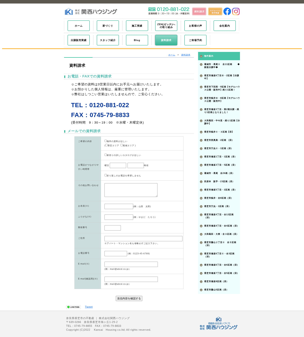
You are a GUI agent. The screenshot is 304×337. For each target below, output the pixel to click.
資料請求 (185, 55)
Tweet (89, 306)
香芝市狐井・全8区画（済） (218, 198)
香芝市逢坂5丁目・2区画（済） (220, 189)
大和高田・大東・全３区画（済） (221, 234)
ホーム (171, 55)
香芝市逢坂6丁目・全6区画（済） (221, 265)
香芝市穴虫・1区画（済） (217, 206)
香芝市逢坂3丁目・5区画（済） (220, 165)
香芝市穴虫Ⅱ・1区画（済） (218, 148)
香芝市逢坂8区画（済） (216, 281)
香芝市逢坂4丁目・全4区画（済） (221, 226)
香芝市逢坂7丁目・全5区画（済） (221, 273)
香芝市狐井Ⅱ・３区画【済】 (219, 132)
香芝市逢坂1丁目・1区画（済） (220, 156)
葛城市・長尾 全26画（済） (219, 173)
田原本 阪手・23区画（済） (219, 181)
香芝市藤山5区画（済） (216, 289)
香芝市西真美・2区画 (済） (219, 140)
